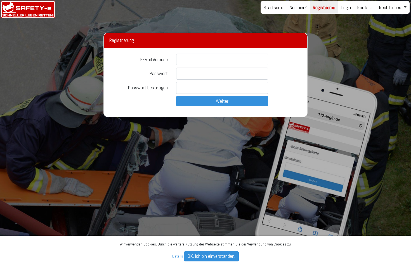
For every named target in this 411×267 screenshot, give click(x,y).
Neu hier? (298, 7)
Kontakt (365, 7)
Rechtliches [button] (390, 7)
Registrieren (324, 7)
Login (346, 7)
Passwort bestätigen (148, 87)
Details (177, 255)
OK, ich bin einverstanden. (211, 256)
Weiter (222, 101)
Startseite (273, 7)
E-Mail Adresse (154, 59)
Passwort (158, 73)
